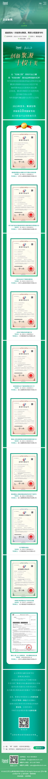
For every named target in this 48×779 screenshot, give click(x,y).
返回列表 (38, 748)
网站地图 (20, 776)
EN (40, 3)
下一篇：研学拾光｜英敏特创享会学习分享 (17, 749)
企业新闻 (24, 26)
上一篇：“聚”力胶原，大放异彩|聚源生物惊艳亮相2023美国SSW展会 (17, 746)
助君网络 (33, 774)
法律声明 (28, 776)
